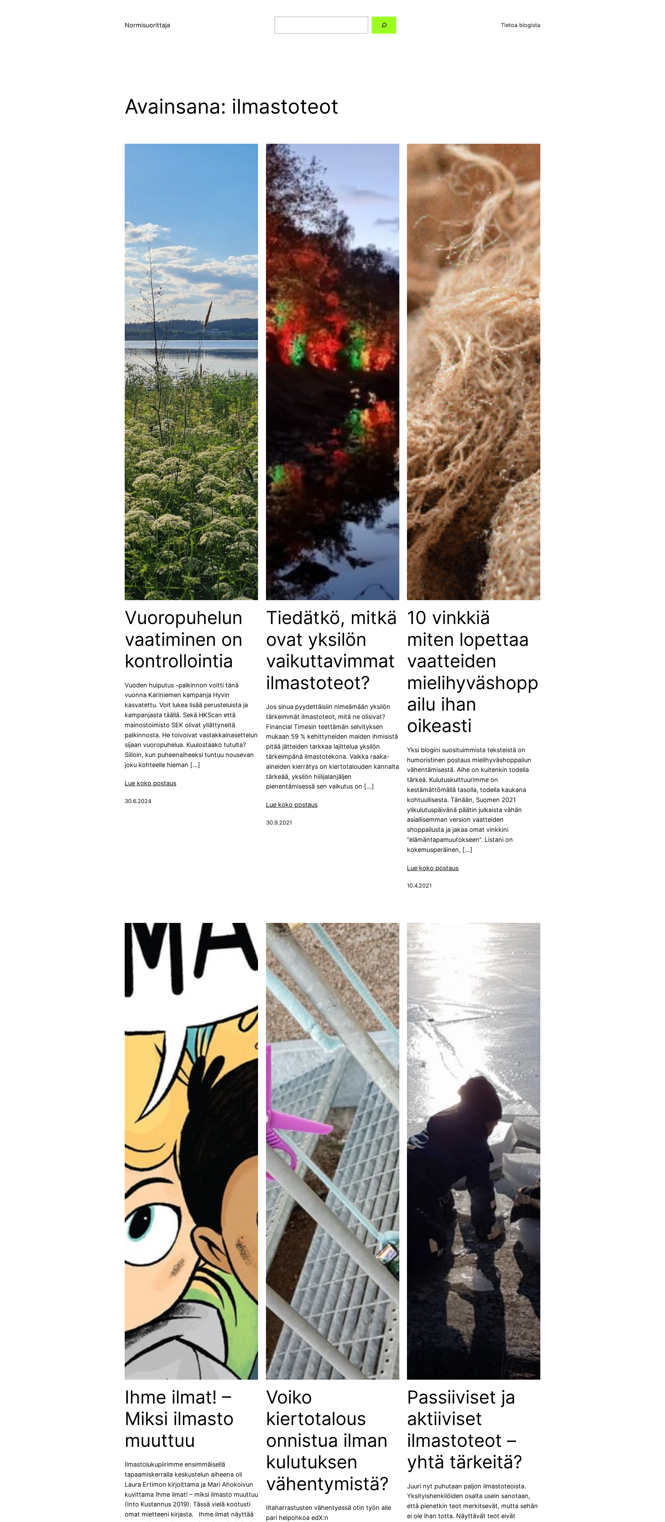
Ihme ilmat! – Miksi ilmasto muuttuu (179, 1419)
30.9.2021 (279, 822)
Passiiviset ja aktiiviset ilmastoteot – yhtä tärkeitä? (464, 1430)
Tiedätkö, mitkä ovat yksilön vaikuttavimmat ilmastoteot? (331, 650)
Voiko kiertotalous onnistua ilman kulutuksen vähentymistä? (327, 1441)
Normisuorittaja (147, 25)
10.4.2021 (419, 885)
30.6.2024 (138, 801)
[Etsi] (384, 25)
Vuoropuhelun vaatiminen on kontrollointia (183, 639)
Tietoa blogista (520, 24)
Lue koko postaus (150, 783)
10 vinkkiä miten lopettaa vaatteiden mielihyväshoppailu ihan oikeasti (473, 672)
